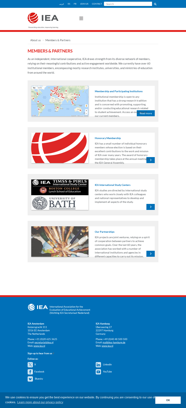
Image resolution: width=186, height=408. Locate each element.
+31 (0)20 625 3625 (46, 339)
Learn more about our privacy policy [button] (40, 402)
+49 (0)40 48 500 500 (115, 339)
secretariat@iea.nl (44, 342)
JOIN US (84, 3)
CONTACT (97, 3)
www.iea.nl (39, 345)
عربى (61, 3)
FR (75, 3)
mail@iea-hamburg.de (114, 342)
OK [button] (168, 400)
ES (69, 3)
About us (35, 40)
